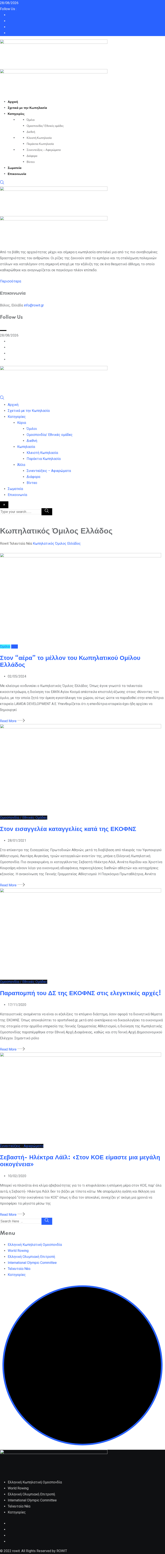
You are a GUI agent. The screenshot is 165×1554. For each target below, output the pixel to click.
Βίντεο (31, 162)
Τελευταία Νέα (19, 1269)
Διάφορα (32, 156)
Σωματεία (14, 168)
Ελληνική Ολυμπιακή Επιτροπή (31, 1257)
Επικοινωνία (17, 174)
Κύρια (21, 423)
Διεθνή (31, 131)
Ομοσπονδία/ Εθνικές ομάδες (45, 125)
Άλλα (21, 465)
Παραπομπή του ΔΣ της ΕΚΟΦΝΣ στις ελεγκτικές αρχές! (80, 993)
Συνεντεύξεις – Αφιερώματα (44, 150)
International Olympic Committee (32, 1263)
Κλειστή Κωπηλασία (39, 137)
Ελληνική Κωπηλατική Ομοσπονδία (35, 1245)
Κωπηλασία (26, 447)
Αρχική (13, 102)
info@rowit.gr (34, 305)
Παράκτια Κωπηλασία (40, 144)
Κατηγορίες (16, 114)
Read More (8, 721)
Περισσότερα (10, 281)
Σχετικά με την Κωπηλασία (27, 108)
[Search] (2, 183)
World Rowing (18, 1251)
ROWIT (62, 1551)
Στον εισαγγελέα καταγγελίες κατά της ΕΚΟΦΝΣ (68, 829)
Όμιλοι (31, 119)
